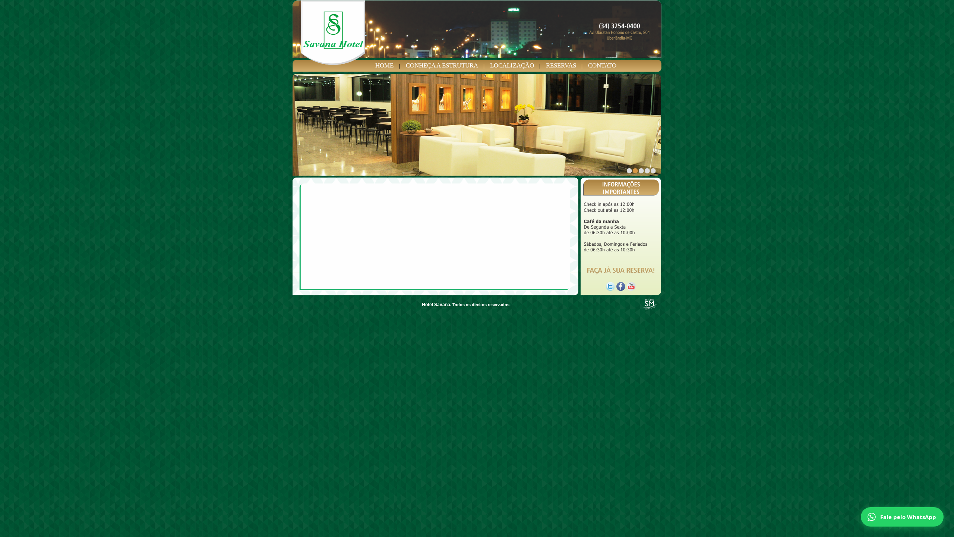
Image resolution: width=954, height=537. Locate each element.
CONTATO (602, 65)
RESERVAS (561, 65)
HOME (384, 65)
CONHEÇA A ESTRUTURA (442, 65)
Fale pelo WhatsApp (908, 517)
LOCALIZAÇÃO (512, 65)
